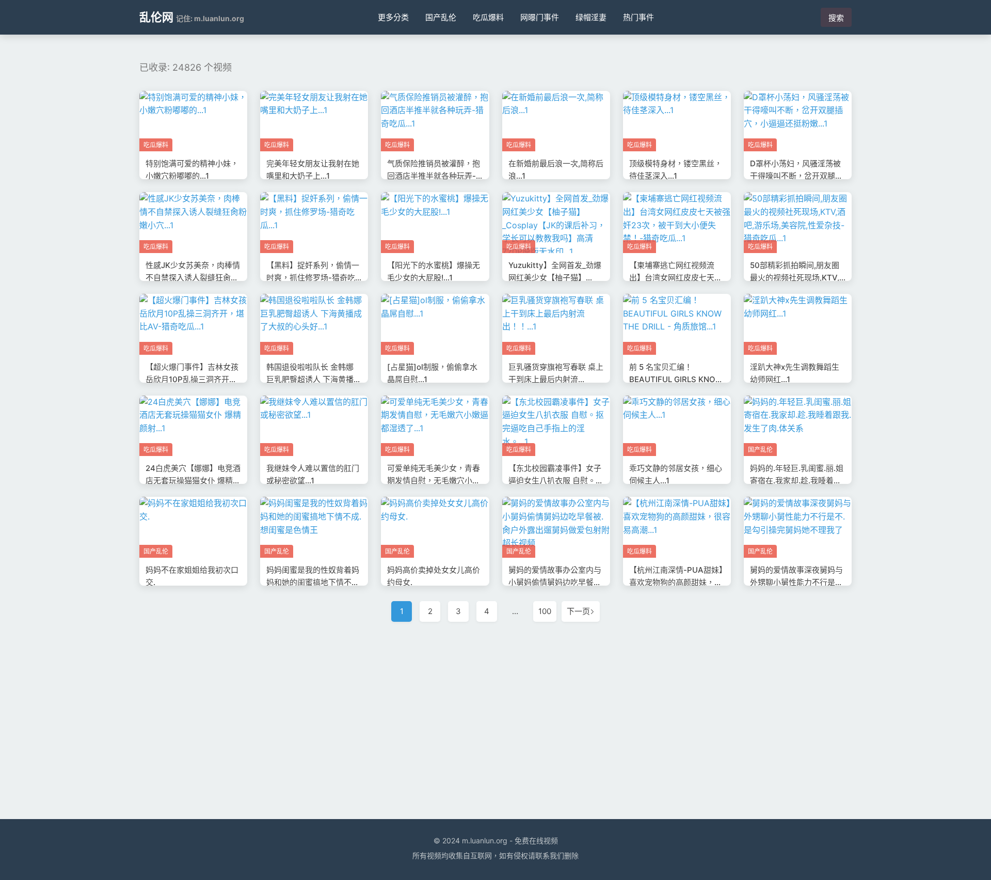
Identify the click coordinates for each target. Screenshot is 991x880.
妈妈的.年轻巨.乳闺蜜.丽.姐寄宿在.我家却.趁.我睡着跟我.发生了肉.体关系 (796, 480)
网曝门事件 (539, 17)
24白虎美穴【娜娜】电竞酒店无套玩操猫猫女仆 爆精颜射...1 (193, 480)
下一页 (578, 611)
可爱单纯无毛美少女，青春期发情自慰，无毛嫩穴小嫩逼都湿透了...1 (433, 480)
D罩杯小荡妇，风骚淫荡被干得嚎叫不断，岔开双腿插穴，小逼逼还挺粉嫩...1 (796, 176)
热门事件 (638, 17)
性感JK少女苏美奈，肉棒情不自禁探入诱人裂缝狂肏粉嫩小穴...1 (193, 277)
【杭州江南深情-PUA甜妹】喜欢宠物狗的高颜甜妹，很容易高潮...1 (676, 582)
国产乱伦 (440, 17)
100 (544, 611)
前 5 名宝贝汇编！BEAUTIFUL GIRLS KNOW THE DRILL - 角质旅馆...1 (676, 379)
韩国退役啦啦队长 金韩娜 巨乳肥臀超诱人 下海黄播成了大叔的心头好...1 (313, 379)
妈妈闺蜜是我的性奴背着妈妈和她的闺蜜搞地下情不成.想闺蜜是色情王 (313, 582)
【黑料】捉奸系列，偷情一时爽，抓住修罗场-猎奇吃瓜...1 (312, 277)
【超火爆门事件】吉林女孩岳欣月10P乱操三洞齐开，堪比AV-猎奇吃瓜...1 (192, 379)
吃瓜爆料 (488, 17)
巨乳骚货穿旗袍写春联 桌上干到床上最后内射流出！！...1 (555, 379)
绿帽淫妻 (591, 17)
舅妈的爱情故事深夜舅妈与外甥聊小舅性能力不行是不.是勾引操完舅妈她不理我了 (797, 582)
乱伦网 (156, 17)
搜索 (836, 17)
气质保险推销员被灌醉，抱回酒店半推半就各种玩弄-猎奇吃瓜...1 (433, 176)
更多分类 (393, 17)
